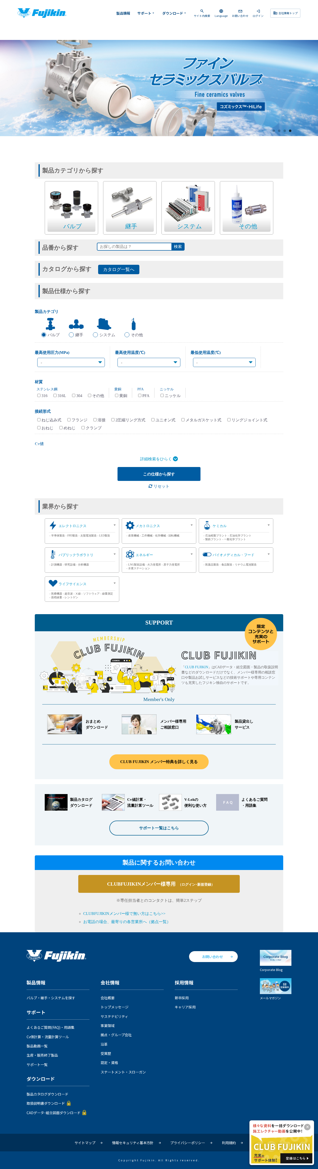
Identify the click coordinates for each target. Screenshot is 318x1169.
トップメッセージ (114, 1006)
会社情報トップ (285, 13)
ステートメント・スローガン (123, 1071)
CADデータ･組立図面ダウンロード (53, 1112)
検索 (178, 246)
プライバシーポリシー (187, 1142)
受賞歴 (106, 1053)
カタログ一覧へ (118, 269)
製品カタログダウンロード (47, 1094)
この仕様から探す (159, 474)
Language (221, 13)
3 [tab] (284, 131)
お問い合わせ (240, 13)
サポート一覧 (37, 1064)
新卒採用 (182, 997)
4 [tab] (290, 131)
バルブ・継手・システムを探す (51, 997)
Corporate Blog (271, 970)
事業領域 (108, 1025)
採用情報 (184, 983)
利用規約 (229, 1142)
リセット (161, 486)
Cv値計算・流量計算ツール (48, 1036)
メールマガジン (270, 998)
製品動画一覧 (37, 1045)
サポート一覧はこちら (159, 828)
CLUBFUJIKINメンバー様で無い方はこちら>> (124, 913)
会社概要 (108, 997)
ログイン (258, 13)
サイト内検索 (202, 13)
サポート (146, 13)
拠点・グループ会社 (116, 1034)
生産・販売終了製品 (42, 1055)
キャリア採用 (185, 1006)
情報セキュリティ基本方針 (133, 1142)
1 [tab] (274, 131)
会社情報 (110, 983)
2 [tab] (279, 131)
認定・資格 (109, 1062)
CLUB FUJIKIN (196, 667)
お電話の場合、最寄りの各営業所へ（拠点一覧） (127, 922)
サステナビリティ (114, 1016)
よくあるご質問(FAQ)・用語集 (50, 1027)
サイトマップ (85, 1142)
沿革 (104, 1044)
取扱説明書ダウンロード (46, 1103)
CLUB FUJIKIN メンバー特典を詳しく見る (159, 762)
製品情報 (123, 13)
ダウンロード (174, 13)
